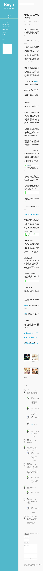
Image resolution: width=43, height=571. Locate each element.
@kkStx (32, 400)
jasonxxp (29, 515)
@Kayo (32, 410)
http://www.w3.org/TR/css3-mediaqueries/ (31, 214)
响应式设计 (36, 23)
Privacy (40, 564)
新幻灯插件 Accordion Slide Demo (8, 27)
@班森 (32, 510)
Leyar (4, 34)
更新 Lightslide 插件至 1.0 (7, 26)
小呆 (28, 439)
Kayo (32, 397)
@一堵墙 (32, 455)
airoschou (32, 430)
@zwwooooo (33, 493)
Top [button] (27, 565)
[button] (9, 15)
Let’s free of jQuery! (6, 22)
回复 (35, 390)
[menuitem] (9, 13)
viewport (32, 23)
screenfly (25, 313)
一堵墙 (28, 446)
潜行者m (29, 463)
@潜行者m (33, 478)
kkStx (28, 389)
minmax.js (34, 275)
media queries (27, 23)
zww (3, 36)
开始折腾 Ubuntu (6, 24)
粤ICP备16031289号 (32, 565)
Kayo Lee (28, 342)
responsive (26, 305)
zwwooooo (29, 486)
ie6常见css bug (5, 29)
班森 (28, 498)
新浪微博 (37, 5)
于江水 (4, 39)
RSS (37, 7)
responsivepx (26, 298)
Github (36, 4)
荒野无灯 (4, 37)
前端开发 (35, 21)
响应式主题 (36, 81)
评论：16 (28, 24)
